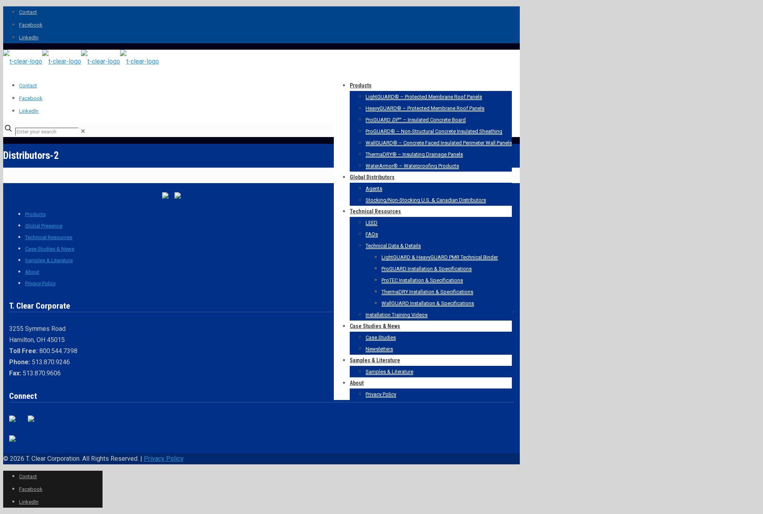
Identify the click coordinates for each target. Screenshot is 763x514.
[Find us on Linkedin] (34, 421)
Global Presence (43, 226)
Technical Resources (48, 237)
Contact (28, 12)
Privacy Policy (40, 283)
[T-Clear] (81, 61)
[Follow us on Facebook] (15, 421)
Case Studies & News (49, 249)
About (32, 272)
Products (35, 214)
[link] (82, 131)
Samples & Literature (49, 260)
